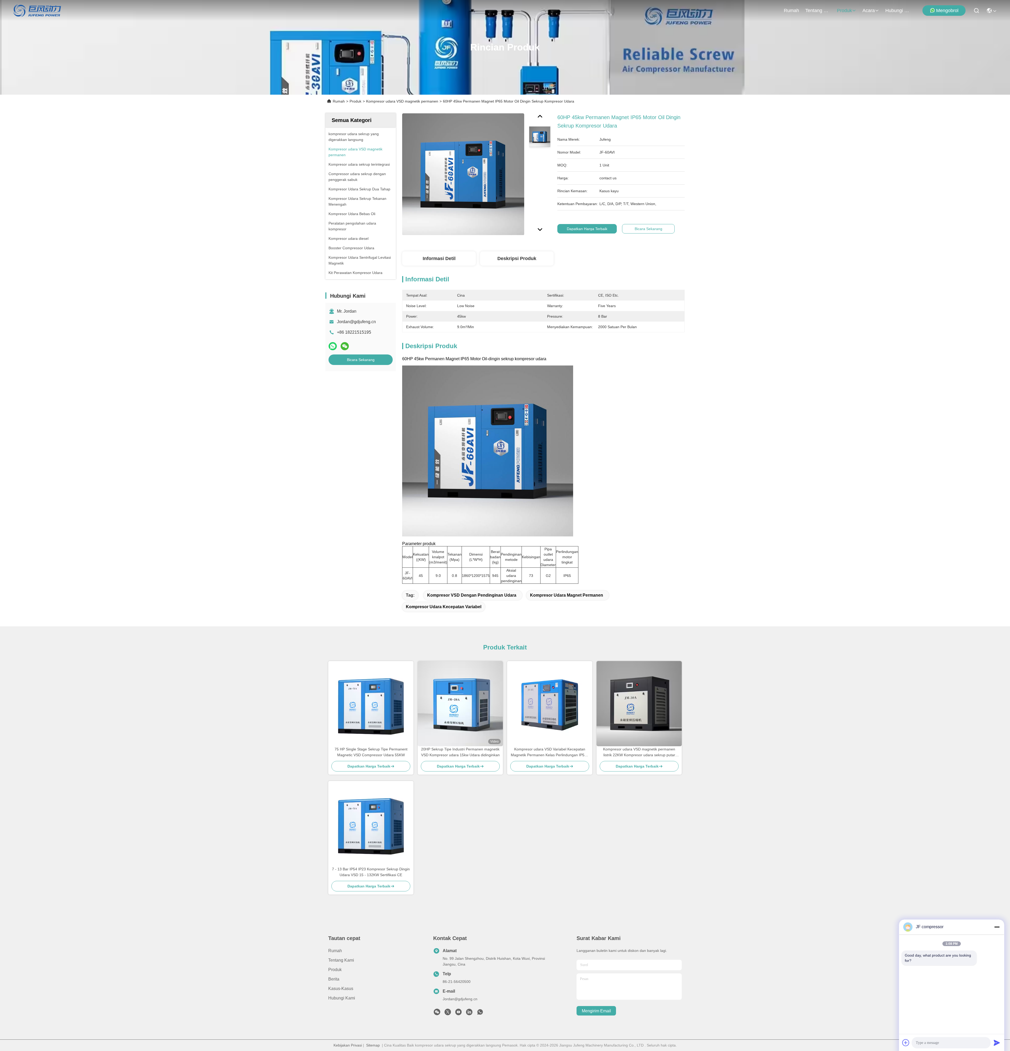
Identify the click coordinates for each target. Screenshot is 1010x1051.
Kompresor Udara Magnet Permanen (566, 595)
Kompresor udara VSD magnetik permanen (402, 101)
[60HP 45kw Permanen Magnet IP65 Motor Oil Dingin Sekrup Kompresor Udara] (463, 174)
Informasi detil (439, 258)
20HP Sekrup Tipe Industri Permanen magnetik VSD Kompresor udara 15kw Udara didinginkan (460, 752)
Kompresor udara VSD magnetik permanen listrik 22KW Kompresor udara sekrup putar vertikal (639, 752)
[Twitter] (447, 1013)
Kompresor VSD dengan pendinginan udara (471, 595)
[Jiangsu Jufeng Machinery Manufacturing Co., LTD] (37, 10)
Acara (868, 10)
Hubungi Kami (898, 10)
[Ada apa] (332, 346)
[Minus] (997, 927)
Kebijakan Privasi (348, 1045)
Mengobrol (947, 10)
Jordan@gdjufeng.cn (356, 321)
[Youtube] (458, 1013)
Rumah (791, 10)
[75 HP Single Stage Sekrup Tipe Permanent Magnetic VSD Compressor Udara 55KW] (370, 703)
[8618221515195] (480, 1013)
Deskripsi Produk (516, 258)
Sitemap (373, 1045)
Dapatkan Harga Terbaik (587, 229)
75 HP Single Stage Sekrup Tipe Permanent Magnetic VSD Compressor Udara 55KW (371, 752)
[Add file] (906, 1042)
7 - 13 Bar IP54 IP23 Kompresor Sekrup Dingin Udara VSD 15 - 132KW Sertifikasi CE (371, 872)
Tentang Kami (818, 10)
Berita (333, 979)
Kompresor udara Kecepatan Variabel (443, 607)
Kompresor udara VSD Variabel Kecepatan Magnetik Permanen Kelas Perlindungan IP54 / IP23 (550, 752)
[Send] (997, 1042)
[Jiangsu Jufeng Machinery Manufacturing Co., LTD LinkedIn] (469, 1013)
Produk (844, 10)
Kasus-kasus (340, 988)
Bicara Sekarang (361, 360)
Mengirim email (596, 1011)
